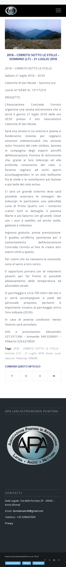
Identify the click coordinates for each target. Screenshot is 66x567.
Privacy (9, 523)
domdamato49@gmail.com (28, 511)
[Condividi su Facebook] (12, 376)
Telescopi (21, 358)
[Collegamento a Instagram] (58, 560)
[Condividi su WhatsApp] (40, 376)
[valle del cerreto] (33, 34)
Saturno (9, 358)
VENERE (33, 358)
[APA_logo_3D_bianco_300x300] (27, 10)
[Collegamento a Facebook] (45, 560)
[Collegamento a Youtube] (54, 560)
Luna (57, 353)
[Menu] (57, 10)
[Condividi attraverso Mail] (54, 376)
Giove (49, 353)
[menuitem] (57, 10)
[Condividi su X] (26, 376)
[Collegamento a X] (49, 560)
